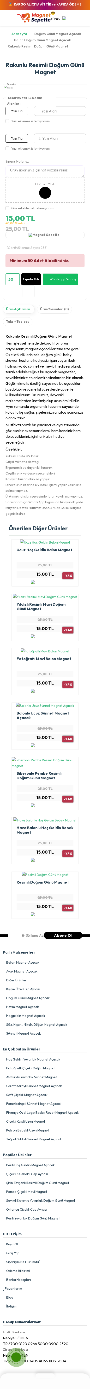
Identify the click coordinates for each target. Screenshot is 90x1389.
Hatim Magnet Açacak (22, 1007)
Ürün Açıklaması (18, 309)
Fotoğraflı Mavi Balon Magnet (44, 658)
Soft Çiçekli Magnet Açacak (27, 1095)
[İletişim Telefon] (12, 1353)
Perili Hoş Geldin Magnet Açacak (30, 1165)
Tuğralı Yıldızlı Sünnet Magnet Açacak (34, 1139)
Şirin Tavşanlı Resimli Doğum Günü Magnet (37, 1183)
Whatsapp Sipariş (62, 279)
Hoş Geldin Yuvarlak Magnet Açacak (33, 1059)
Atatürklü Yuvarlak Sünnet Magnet (31, 1077)
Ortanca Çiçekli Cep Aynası (26, 1209)
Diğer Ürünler (16, 980)
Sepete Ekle (31, 279)
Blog (9, 1297)
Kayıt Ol (12, 1244)
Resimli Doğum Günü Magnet (43, 882)
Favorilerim (13, 1288)
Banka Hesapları (18, 1280)
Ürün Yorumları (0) (54, 309)
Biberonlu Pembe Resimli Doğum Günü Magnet (39, 775)
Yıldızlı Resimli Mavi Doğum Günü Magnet (41, 606)
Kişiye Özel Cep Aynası (23, 989)
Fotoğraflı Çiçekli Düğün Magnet (30, 1068)
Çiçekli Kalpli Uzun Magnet (25, 1121)
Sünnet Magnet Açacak (23, 1033)
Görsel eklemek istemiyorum (32, 208)
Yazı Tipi (17, 111)
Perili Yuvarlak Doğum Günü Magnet (33, 1218)
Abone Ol (63, 935)
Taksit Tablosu (17, 321)
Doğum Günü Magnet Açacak (28, 998)
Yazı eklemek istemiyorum (30, 121)
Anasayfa (19, 34)
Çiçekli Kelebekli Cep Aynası (27, 1174)
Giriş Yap (12, 1253)
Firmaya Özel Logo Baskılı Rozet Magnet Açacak (42, 1112)
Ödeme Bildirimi (18, 1271)
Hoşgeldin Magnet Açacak (25, 1016)
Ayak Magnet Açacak (21, 971)
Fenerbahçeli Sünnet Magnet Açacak (33, 1104)
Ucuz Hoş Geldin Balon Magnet (44, 550)
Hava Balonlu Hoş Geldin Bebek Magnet (45, 830)
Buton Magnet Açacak (22, 962)
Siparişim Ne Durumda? (23, 1262)
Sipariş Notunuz (17, 161)
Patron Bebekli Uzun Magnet (27, 1130)
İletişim (11, 1306)
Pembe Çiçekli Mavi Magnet (26, 1192)
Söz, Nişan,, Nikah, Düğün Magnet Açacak (36, 1024)
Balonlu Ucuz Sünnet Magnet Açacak (43, 715)
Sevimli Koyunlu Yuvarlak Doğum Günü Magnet (40, 1200)
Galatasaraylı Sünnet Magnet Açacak (34, 1086)
